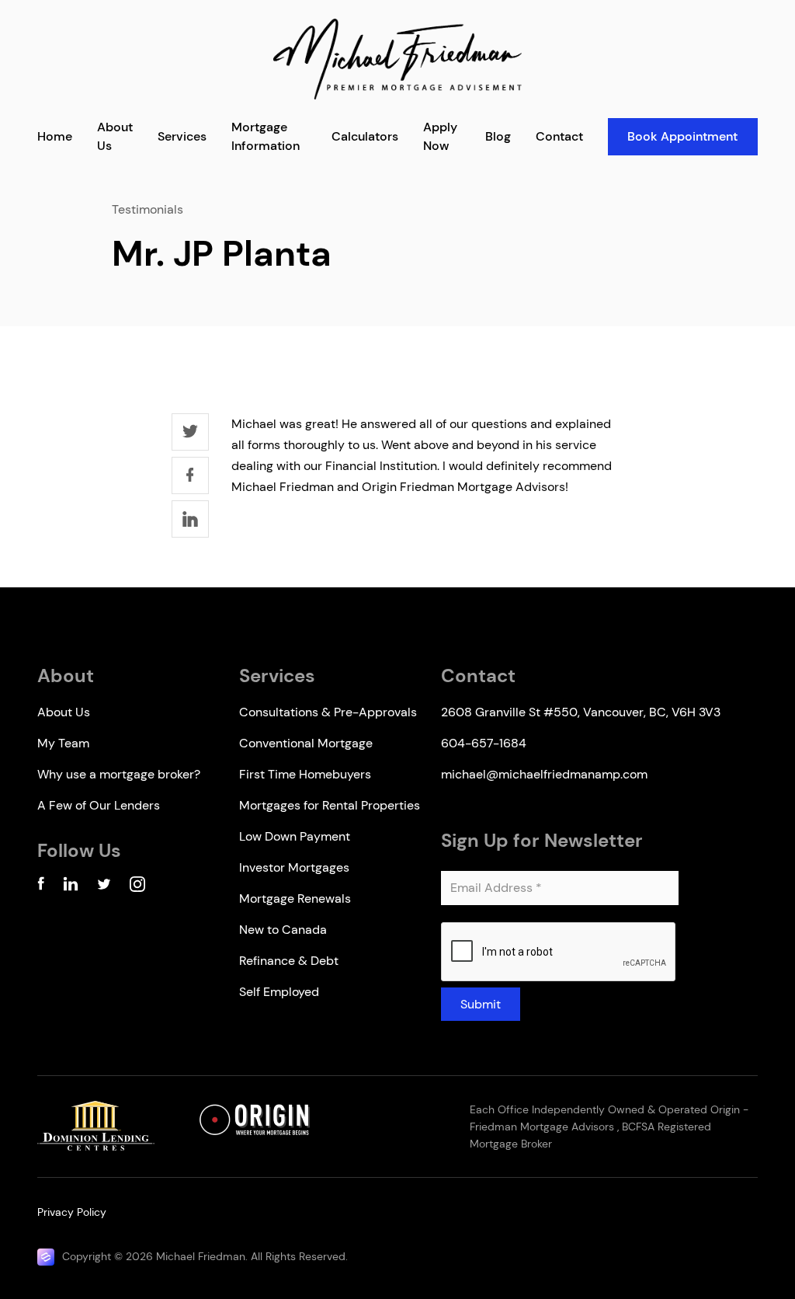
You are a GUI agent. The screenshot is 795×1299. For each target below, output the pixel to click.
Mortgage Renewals (295, 898)
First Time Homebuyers (305, 774)
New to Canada (283, 929)
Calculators (365, 136)
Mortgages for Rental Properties (329, 805)
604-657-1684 (483, 743)
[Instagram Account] (137, 886)
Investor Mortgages (294, 867)
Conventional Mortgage (306, 743)
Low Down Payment (294, 836)
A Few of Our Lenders (98, 805)
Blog (498, 136)
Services (182, 136)
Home (54, 136)
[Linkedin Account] (70, 886)
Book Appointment (682, 136)
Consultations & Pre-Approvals (328, 712)
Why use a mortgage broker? (118, 774)
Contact (559, 136)
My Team (63, 743)
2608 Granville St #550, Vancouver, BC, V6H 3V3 (580, 712)
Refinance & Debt (288, 960)
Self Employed (279, 992)
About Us (63, 712)
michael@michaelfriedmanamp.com (544, 774)
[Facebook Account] (40, 886)
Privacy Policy (71, 1212)
